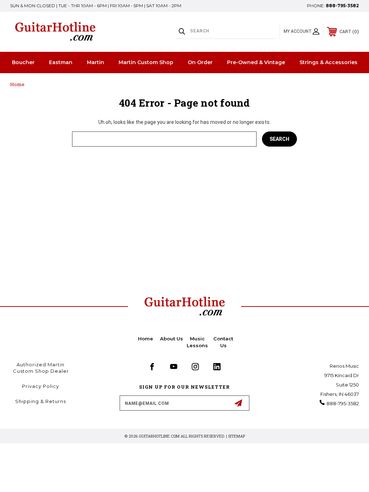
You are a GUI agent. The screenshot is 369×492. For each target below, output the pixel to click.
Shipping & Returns (40, 401)
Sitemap (236, 436)
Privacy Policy (40, 386)
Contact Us (223, 342)
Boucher (23, 62)
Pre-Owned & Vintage (256, 62)
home (145, 338)
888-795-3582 (342, 5)
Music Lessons (197, 342)
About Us (171, 338)
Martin (95, 62)
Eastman (60, 62)
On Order (200, 62)
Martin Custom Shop (146, 62)
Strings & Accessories (328, 62)
